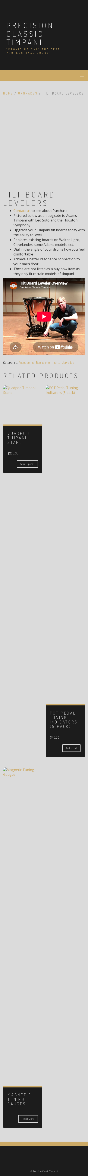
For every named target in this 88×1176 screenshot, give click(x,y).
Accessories (27, 362)
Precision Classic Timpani (30, 33)
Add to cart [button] (71, 748)
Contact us (22, 210)
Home (8, 93)
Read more (28, 1119)
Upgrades (28, 93)
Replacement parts (48, 362)
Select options (27, 463)
